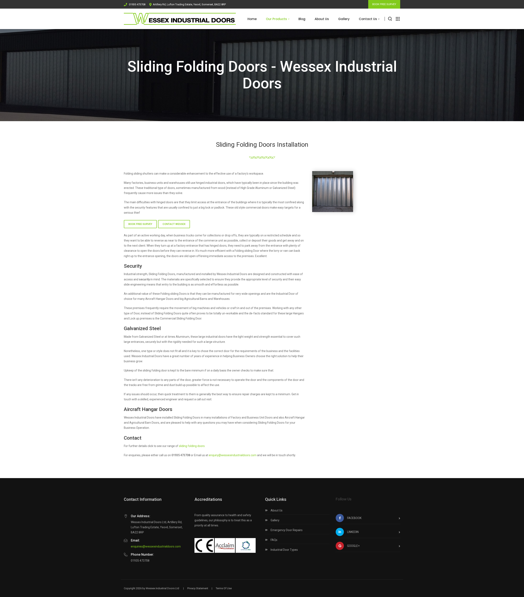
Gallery (274, 520)
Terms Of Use (224, 588)
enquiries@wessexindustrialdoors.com (156, 546)
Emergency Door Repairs (286, 530)
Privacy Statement (197, 588)
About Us (276, 510)
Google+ (353, 545)
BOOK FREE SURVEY (384, 4)
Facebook (354, 518)
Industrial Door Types (284, 549)
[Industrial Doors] (180, 18)
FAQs (273, 540)
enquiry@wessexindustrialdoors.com (232, 455)
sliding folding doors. (192, 446)
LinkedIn (353, 532)
